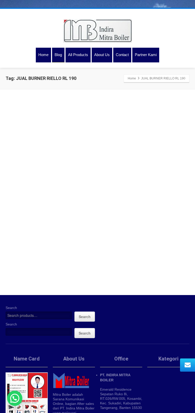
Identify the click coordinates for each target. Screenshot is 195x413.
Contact (122, 55)
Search (11, 308)
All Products (78, 55)
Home (43, 55)
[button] (14, 398)
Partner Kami (146, 55)
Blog (58, 55)
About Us (102, 55)
